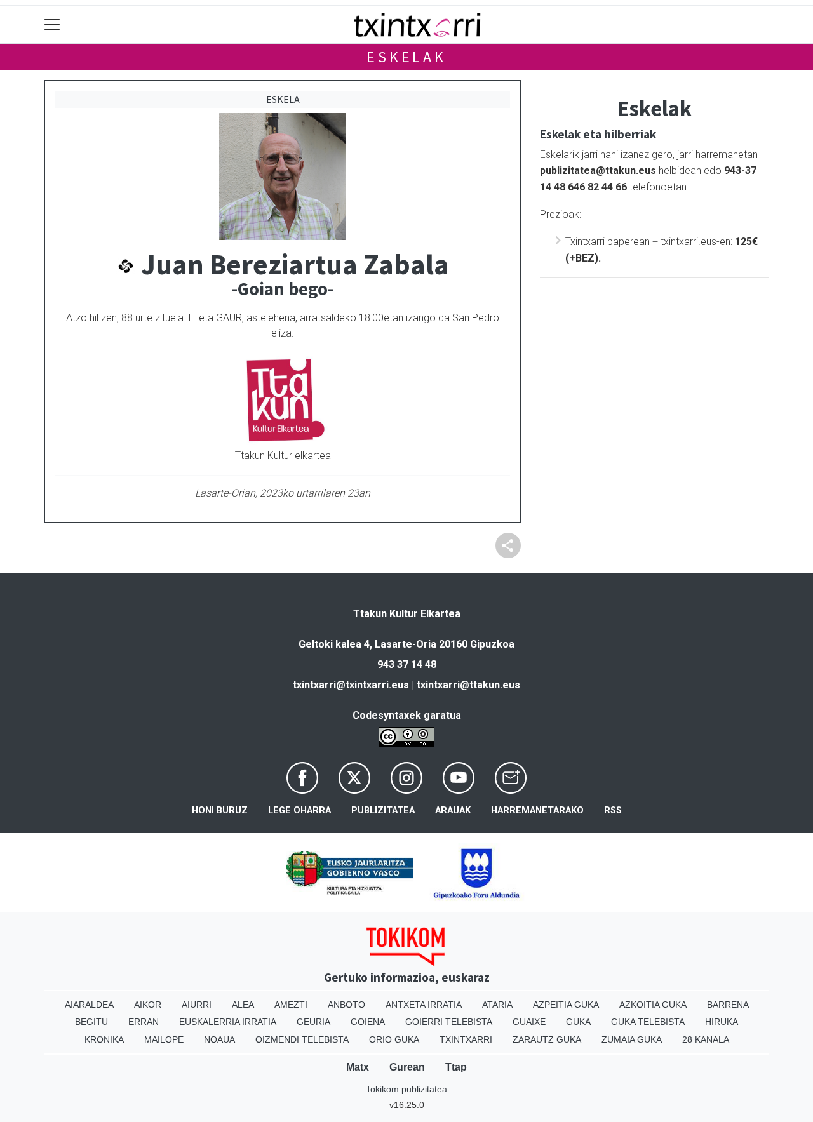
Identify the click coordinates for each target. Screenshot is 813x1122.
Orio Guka (394, 1039)
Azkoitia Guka (653, 1004)
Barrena (728, 1004)
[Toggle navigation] (52, 25)
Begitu (91, 1022)
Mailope (164, 1039)
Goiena (368, 1022)
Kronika (104, 1039)
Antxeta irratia (424, 1004)
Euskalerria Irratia (227, 1022)
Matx (357, 1067)
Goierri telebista (448, 1022)
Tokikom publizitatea (406, 1089)
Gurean (407, 1067)
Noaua (219, 1039)
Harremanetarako (537, 810)
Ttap (456, 1067)
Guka (578, 1022)
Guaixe (529, 1022)
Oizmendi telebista (302, 1039)
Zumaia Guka (631, 1039)
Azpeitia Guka (566, 1004)
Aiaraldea (89, 1004)
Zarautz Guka (547, 1039)
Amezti (290, 1004)
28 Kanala (705, 1039)
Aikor (147, 1004)
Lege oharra (299, 810)
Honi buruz (220, 810)
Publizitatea (383, 810)
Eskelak (406, 57)
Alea (243, 1004)
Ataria (497, 1004)
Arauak (453, 810)
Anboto (346, 1004)
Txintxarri (466, 1039)
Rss (613, 810)
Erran (143, 1022)
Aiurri (197, 1004)
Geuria (313, 1022)
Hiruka (721, 1022)
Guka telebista (648, 1022)
